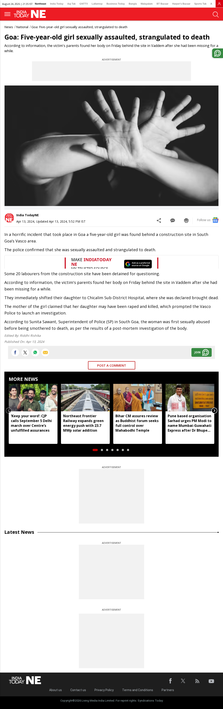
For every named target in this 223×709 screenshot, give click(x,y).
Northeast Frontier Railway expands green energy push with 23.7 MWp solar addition (83, 423)
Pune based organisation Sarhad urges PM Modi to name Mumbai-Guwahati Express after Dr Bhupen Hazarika (189, 423)
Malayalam (147, 3)
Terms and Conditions (137, 690)
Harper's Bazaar (181, 3)
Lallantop (97, 3)
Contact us (78, 690)
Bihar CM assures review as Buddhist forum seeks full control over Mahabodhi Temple (137, 423)
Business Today (115, 3)
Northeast (40, 3)
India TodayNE (27, 215)
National (22, 27)
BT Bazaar (162, 3)
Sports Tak (200, 3)
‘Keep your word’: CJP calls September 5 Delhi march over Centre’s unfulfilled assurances (31, 423)
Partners (168, 690)
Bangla (133, 3)
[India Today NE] (31, 14)
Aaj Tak (71, 3)
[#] (35, 352)
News (8, 27)
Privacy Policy (104, 690)
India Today (56, 3)
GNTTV (83, 3)
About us (55, 690)
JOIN (197, 352)
